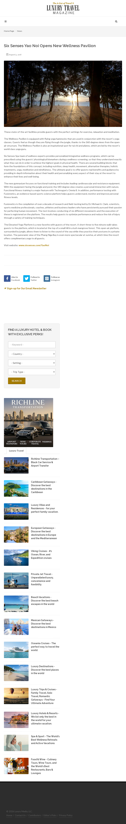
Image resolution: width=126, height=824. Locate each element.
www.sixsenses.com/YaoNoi (34, 245)
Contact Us (20, 815)
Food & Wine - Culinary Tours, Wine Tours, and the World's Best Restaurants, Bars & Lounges (44, 766)
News (19, 31)
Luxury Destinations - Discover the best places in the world (45, 670)
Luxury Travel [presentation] (16, 450)
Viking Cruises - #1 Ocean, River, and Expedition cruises (41, 554)
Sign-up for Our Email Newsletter (26, 288)
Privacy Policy (66, 815)
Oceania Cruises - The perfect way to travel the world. (45, 646)
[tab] (16, 450)
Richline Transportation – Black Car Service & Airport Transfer (45, 462)
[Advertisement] (91, 295)
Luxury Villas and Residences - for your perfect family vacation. (44, 508)
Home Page (9, 31)
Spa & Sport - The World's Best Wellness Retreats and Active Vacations (45, 740)
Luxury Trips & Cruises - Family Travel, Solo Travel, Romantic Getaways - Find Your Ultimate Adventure (44, 696)
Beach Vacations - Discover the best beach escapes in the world (44, 600)
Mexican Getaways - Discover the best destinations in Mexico (43, 623)
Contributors (34, 815)
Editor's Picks (50, 815)
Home (9, 815)
